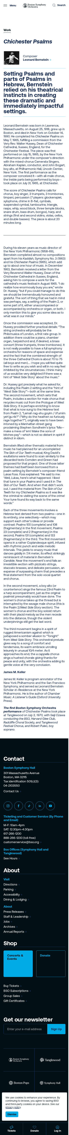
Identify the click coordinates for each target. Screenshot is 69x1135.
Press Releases (14, 911)
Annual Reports (14, 931)
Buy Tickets (11, 986)
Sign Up (56, 1029)
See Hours (10, 858)
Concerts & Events (15, 957)
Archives (9, 926)
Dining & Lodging (15, 899)
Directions (10, 884)
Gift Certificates (14, 1001)
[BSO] (19, 1059)
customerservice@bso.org (21, 842)
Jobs (7, 921)
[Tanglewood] (49, 1059)
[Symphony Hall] (49, 1082)
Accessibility (12, 894)
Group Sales (12, 996)
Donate (45, 955)
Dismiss (11, 1114)
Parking (8, 889)
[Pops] (19, 1082)
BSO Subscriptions (16, 991)
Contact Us (11, 791)
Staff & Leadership (16, 916)
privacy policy (13, 1107)
